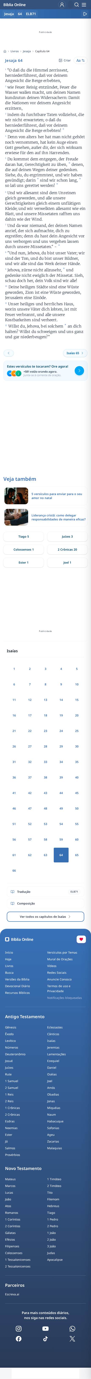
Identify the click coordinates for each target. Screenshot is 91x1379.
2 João (51, 1239)
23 (45, 731)
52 (30, 824)
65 (77, 855)
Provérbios (12, 1155)
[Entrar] (62, 4)
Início (9, 952)
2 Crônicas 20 (67, 549)
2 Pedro (52, 1226)
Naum (51, 1114)
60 (77, 839)
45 (77, 793)
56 (14, 839)
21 (14, 731)
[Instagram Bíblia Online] (18, 1328)
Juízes (9, 1068)
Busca (9, 973)
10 (77, 684)
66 (14, 870)
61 (14, 855)
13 (45, 700)
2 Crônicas (12, 1114)
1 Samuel (11, 1081)
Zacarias (53, 1141)
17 (30, 715)
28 (45, 746)
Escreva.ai (12, 1294)
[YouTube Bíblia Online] (45, 1328)
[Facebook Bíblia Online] (18, 1338)
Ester (8, 1135)
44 (61, 793)
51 (14, 824)
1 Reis (9, 1094)
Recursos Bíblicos (17, 993)
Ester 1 (24, 562)
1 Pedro (52, 1219)
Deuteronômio (15, 1054)
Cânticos (53, 1034)
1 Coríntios (12, 1219)
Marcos (10, 1186)
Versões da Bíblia (17, 979)
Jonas (51, 1101)
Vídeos (52, 966)
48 (45, 808)
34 (61, 762)
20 (77, 715)
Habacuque (55, 1121)
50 (77, 808)
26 (14, 746)
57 (30, 839)
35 (77, 762)
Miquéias (53, 1108)
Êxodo (9, 1034)
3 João (51, 1246)
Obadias (53, 1094)
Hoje (8, 959)
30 (77, 746)
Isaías (51, 1041)
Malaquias (54, 1148)
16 (14, 715)
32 (30, 762)
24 (61, 731)
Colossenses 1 (24, 549)
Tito (49, 1192)
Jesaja (27, 51)
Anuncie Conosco (59, 979)
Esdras (10, 1121)
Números (11, 1047)
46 (14, 808)
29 (61, 746)
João (8, 1199)
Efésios (10, 1239)
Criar (67, 60)
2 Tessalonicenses (17, 1266)
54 (61, 824)
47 (30, 808)
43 (45, 793)
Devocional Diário (17, 986)
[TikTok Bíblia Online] (45, 1338)
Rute (8, 1074)
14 (61, 700)
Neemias (11, 1128)
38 (45, 777)
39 (61, 777)
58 (45, 839)
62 (30, 855)
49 (61, 808)
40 (77, 777)
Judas (51, 1253)
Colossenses (13, 1253)
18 (45, 715)
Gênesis (10, 1027)
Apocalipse (55, 1260)
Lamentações (56, 1054)
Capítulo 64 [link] (42, 51)
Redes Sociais (56, 973)
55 (77, 824)
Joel (49, 1081)
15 (77, 700)
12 (30, 700)
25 (77, 731)
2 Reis (9, 1101)
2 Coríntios (12, 1226)
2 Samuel (11, 1088)
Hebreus (53, 1206)
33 (45, 762)
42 (30, 793)
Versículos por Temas (62, 952)
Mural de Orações (60, 959)
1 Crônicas (12, 1108)
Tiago (51, 1213)
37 (30, 777)
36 (14, 777)
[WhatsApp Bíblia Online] (72, 1328)
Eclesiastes (55, 1027)
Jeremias (53, 1047)
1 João (51, 1233)
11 (14, 700)
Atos (8, 1206)
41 (14, 793)
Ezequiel (53, 1061)
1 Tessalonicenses (17, 1260)
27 (30, 746)
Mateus (10, 1179)
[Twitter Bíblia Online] (72, 1338)
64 (20, 14)
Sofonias (53, 1128)
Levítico (10, 1041)
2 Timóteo (54, 1186)
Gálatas (10, 1233)
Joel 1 (67, 562)
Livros (15, 51)
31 (14, 762)
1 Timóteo (54, 1179)
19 (61, 715)
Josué (9, 1061)
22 (30, 731)
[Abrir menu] (84, 4)
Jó (6, 1141)
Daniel (51, 1068)
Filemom (53, 1199)
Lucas (9, 1192)
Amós (51, 1088)
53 (45, 824)
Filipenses (12, 1246)
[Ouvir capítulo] (84, 13)
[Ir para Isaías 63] (9, 353)
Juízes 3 (67, 536)
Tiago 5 (23, 536)
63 (45, 855)
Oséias (52, 1074)
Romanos (11, 1213)
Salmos (10, 1148)
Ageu (51, 1135)
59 (61, 839)
